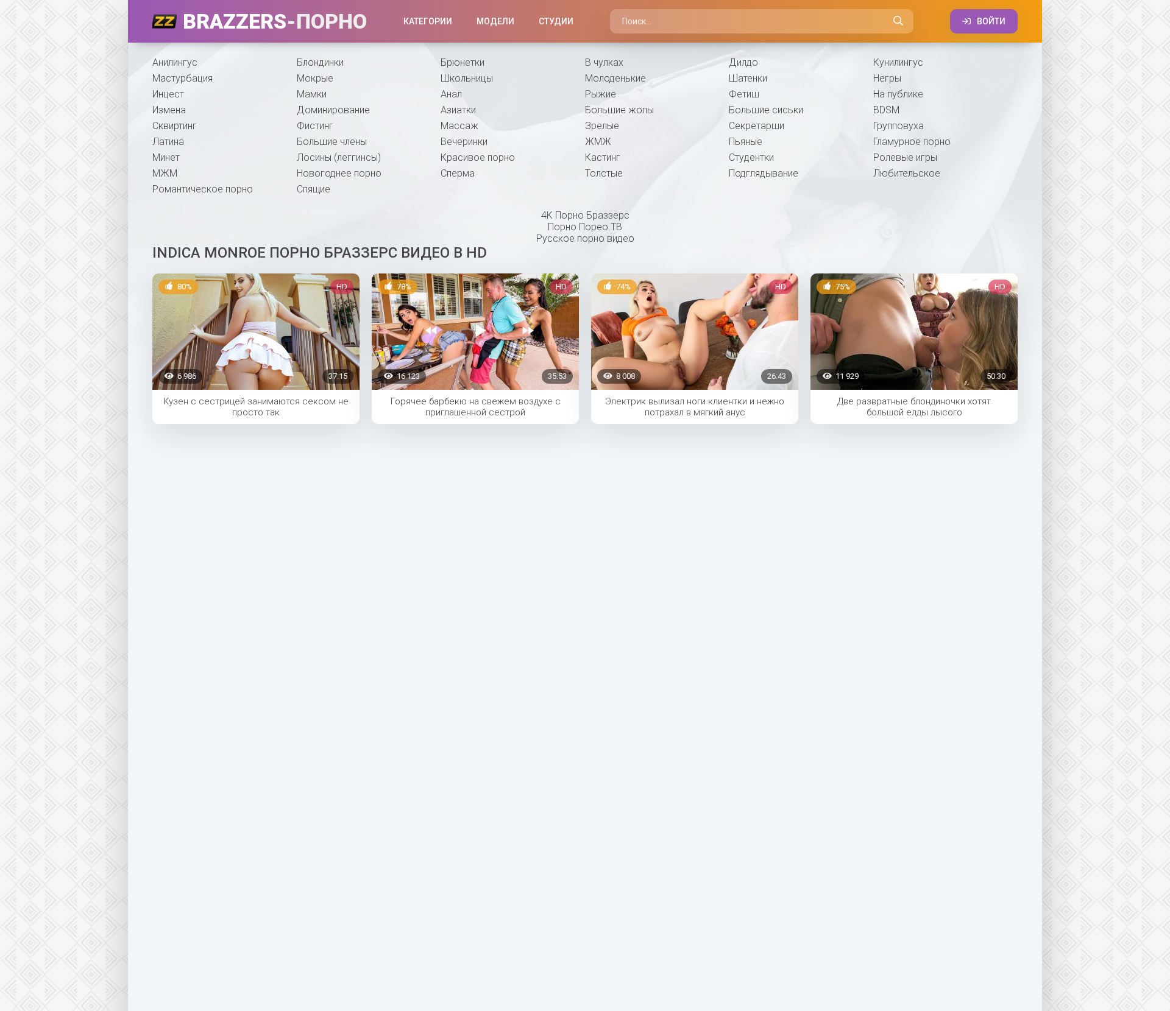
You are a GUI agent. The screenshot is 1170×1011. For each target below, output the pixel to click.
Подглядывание (763, 173)
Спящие (313, 189)
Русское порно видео (585, 238)
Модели (495, 21)
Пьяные (745, 141)
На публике (898, 94)
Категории (427, 21)
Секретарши (756, 126)
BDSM (886, 110)
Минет (166, 157)
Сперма (458, 173)
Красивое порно (478, 157)
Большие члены (332, 141)
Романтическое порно (202, 189)
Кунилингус (898, 62)
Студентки (751, 157)
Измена (169, 110)
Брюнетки (462, 62)
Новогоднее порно (339, 173)
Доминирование (333, 110)
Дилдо (743, 62)
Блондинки (320, 62)
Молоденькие (615, 78)
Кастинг (602, 157)
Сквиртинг (174, 126)
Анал (451, 94)
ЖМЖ (598, 141)
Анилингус (174, 62)
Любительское (906, 173)
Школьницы (467, 78)
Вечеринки (464, 141)
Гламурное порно (912, 141)
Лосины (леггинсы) (339, 157)
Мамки (312, 94)
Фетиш (744, 94)
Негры (887, 78)
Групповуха (898, 126)
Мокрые (315, 78)
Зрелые (602, 126)
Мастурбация (182, 78)
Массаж (459, 126)
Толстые (604, 173)
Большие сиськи (766, 110)
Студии (556, 21)
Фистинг (315, 126)
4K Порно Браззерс (585, 215)
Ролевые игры (905, 157)
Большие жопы (619, 110)
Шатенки (748, 78)
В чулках (604, 62)
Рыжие (600, 94)
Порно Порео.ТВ (585, 227)
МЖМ (164, 173)
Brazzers (275, 21)
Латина (168, 141)
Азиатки (458, 110)
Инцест (168, 94)
